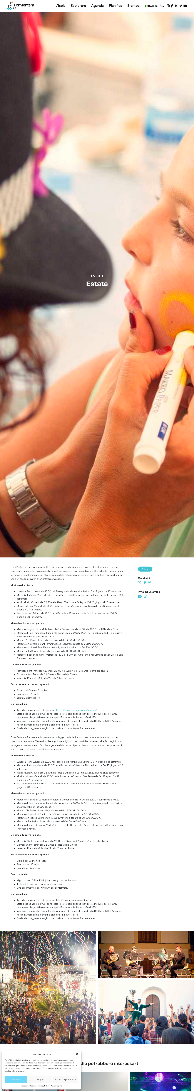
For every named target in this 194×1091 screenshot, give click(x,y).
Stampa (133, 5)
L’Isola (60, 5)
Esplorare (78, 5)
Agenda (97, 5)
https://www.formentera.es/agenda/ (76, 710)
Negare (40, 1079)
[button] (76, 1054)
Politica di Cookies (28, 1086)
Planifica (115, 5)
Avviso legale (56, 1086)
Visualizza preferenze (66, 1079)
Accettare (16, 1079)
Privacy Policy (43, 1086)
